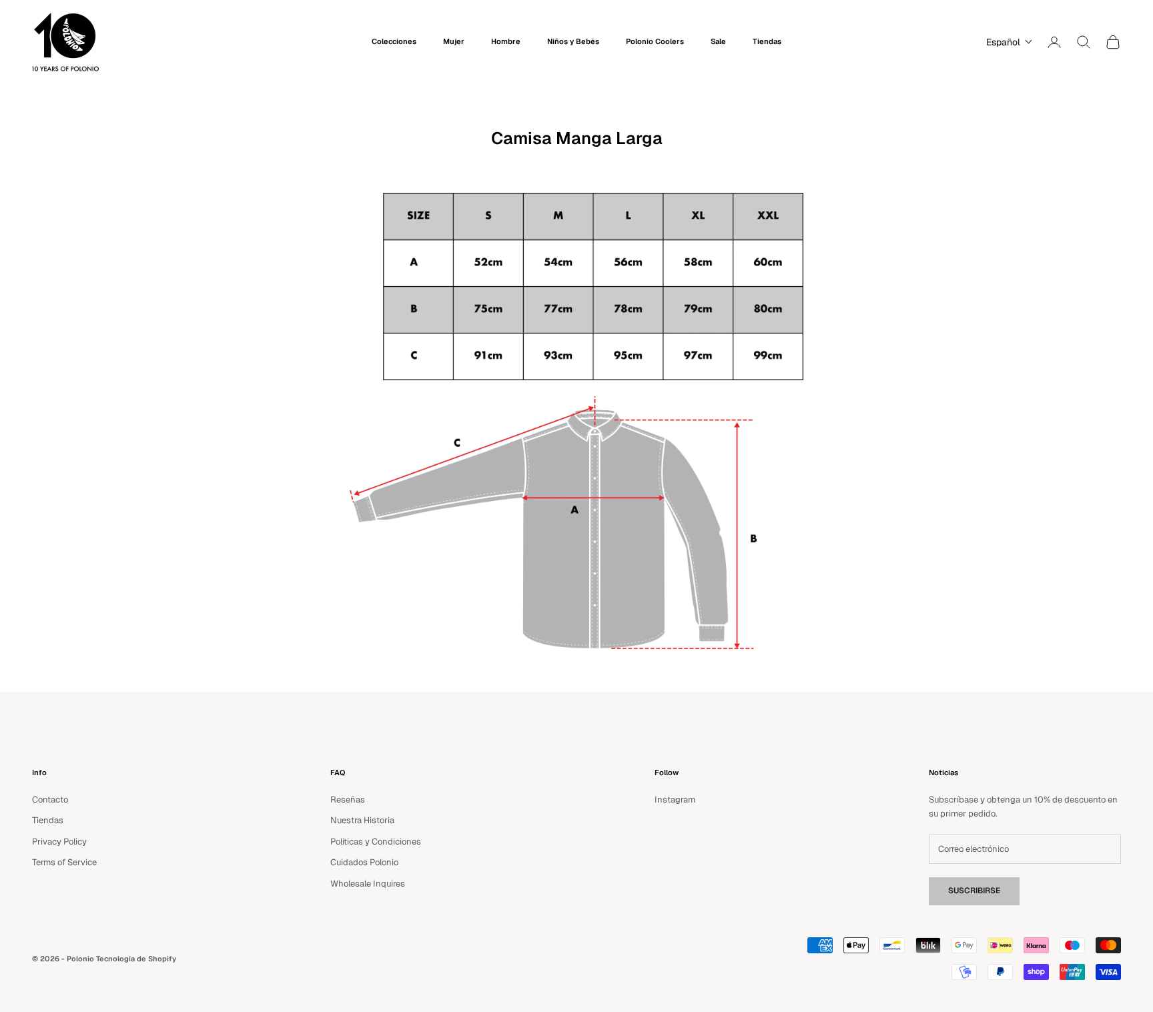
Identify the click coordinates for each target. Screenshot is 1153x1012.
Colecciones (394, 41)
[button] (1006, 42)
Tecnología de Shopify (136, 958)
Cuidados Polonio (364, 862)
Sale (718, 41)
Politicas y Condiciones (375, 841)
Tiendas (767, 41)
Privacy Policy (59, 841)
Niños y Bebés (573, 41)
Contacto (50, 799)
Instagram (675, 799)
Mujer (453, 41)
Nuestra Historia (362, 820)
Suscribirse (974, 890)
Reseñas (347, 799)
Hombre (505, 41)
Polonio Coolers (655, 41)
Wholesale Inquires (367, 883)
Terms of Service (64, 862)
